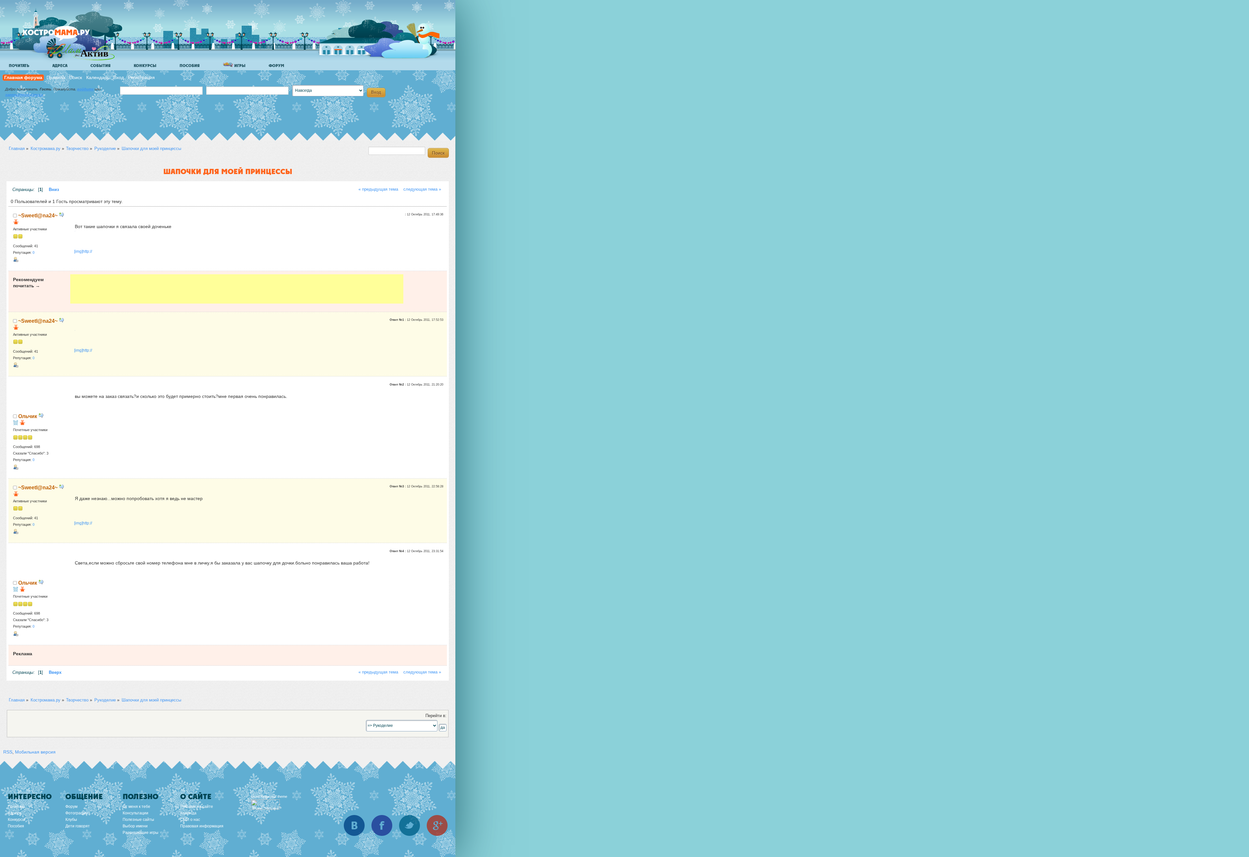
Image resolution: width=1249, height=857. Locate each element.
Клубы (71, 819)
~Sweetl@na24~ (38, 215)
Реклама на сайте (196, 806)
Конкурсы (145, 65)
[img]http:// (83, 251)
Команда (188, 813)
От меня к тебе (136, 806)
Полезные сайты (138, 819)
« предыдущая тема (378, 189)
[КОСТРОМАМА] (67, 35)
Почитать (19, 65)
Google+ (437, 825)
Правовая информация (201, 826)
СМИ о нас (190, 819)
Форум (276, 65)
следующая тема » (422, 189)
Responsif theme (274, 796)
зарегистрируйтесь (24, 94)
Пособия (190, 65)
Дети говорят (77, 826)
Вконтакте (354, 825)
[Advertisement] (236, 289)
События (100, 65)
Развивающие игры (140, 832)
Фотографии (76, 813)
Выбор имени (135, 826)
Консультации (135, 813)
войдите (85, 89)
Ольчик (27, 416)
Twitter (409, 825)
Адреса (59, 65)
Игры (239, 65)
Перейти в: (436, 716)
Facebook (381, 825)
